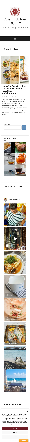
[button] (27, 411)
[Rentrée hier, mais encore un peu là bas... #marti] (15, 380)
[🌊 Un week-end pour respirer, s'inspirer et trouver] (15, 357)
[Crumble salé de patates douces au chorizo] (9, 147)
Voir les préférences (15, 437)
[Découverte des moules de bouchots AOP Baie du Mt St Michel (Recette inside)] (9, 170)
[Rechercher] (24, 127)
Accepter (15, 428)
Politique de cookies (12, 440)
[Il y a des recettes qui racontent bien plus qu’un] (15, 262)
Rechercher (7, 124)
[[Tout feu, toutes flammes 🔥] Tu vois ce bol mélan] (15, 286)
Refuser (15, 432)
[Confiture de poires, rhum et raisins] (9, 159)
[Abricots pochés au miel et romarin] (20, 159)
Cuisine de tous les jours (15, 21)
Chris (10, 96)
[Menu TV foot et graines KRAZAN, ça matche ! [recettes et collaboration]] (16, 71)
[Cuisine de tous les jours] (15, 12)
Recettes (15, 96)
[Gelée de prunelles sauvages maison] (20, 170)
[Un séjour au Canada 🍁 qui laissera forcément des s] (15, 238)
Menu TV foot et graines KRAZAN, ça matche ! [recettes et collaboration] (14, 90)
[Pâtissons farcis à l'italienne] (20, 147)
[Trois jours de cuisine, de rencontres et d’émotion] (15, 214)
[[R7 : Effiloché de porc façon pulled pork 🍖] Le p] (15, 309)
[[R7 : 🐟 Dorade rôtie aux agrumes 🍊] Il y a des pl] (15, 333)
